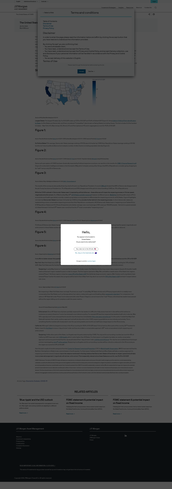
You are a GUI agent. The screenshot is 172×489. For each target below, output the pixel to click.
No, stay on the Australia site (84, 253)
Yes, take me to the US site (85, 249)
